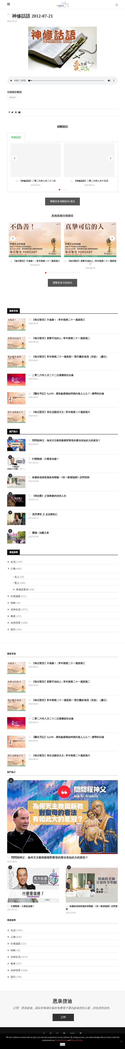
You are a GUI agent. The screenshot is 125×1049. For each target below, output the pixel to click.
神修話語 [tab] (16, 137)
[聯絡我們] (81, 1033)
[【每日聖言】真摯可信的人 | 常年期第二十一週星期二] (90, 239)
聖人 (16, 583)
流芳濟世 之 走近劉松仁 (44, 514)
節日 (13, 629)
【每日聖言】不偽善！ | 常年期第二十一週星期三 (36, 261)
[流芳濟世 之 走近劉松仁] (16, 519)
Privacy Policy (77, 1040)
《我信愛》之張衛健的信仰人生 (48, 496)
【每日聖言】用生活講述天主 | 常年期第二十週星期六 (60, 412)
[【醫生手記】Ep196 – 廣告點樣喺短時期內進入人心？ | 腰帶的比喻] (16, 398)
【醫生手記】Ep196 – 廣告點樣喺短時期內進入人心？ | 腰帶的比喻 (67, 393)
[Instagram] (57, 1033)
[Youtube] (64, 1033)
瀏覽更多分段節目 (62, 283)
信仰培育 (15, 623)
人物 (13, 568)
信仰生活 (15, 609)
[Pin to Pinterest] (16, 112)
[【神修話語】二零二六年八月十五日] (89, 160)
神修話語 (12, 97)
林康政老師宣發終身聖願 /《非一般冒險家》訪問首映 (60, 477)
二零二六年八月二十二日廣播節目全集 (52, 375)
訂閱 (63, 1017)
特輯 (13, 603)
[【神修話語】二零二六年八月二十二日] (35, 160)
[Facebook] (44, 1033)
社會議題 (15, 596)
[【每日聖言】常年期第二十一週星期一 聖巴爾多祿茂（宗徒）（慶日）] (16, 361)
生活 (13, 562)
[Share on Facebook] (9, 112)
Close (62, 1044)
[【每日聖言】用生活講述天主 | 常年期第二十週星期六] (16, 417)
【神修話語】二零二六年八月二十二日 (37, 181)
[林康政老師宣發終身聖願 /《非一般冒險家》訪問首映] (16, 482)
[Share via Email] (19, 112)
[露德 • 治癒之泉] (16, 537)
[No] (121, 1041)
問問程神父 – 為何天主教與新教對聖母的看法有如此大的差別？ (65, 440)
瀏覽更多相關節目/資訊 (62, 201)
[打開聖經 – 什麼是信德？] (16, 463)
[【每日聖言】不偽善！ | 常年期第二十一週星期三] (35, 239)
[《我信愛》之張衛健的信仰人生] (16, 500)
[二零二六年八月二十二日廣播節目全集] (16, 380)
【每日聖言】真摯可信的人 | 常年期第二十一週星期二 (60, 338)
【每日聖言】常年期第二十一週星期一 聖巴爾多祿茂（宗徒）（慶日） (69, 357)
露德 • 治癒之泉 (40, 533)
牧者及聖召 (22, 589)
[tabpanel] (62, 167)
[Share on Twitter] (12, 112)
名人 (16, 577)
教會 (13, 616)
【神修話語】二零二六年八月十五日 (90, 181)
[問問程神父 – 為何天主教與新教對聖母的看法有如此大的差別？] (16, 445)
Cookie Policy (61, 1040)
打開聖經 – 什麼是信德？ (45, 459)
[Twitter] (50, 1033)
